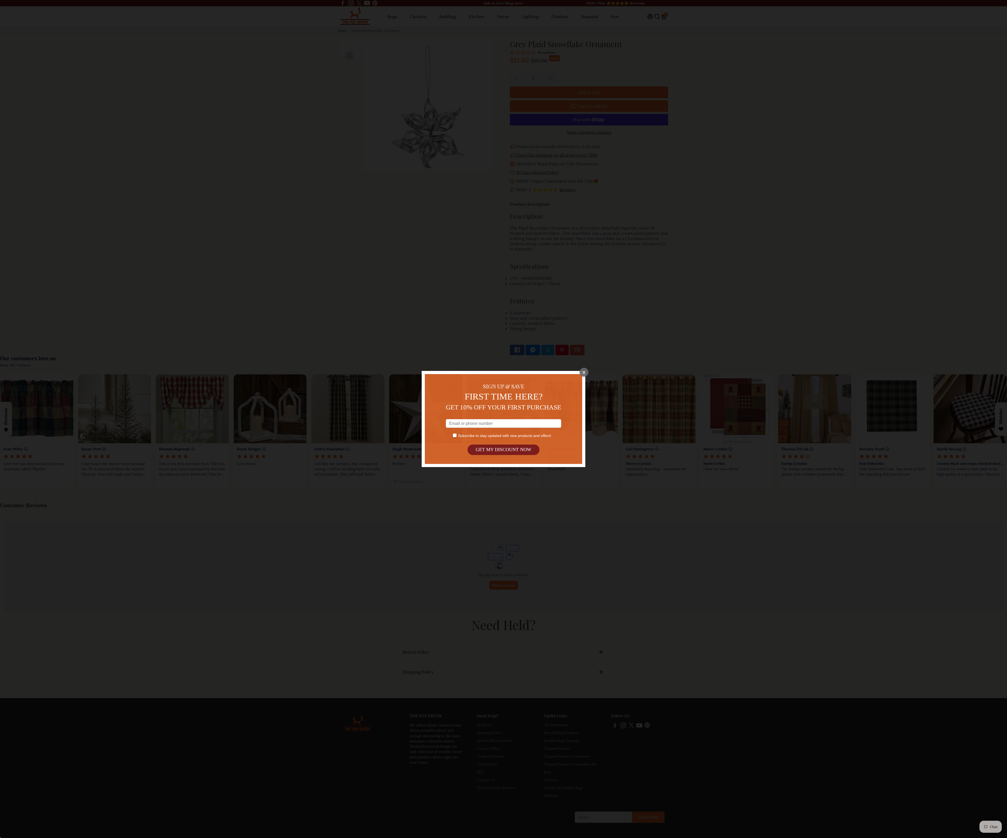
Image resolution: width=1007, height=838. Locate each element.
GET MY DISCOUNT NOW (503, 449)
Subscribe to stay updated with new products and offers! (504, 436)
